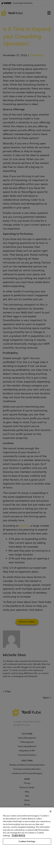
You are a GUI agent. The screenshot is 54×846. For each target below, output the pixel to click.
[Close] (50, 811)
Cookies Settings (27, 841)
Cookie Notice (18, 835)
